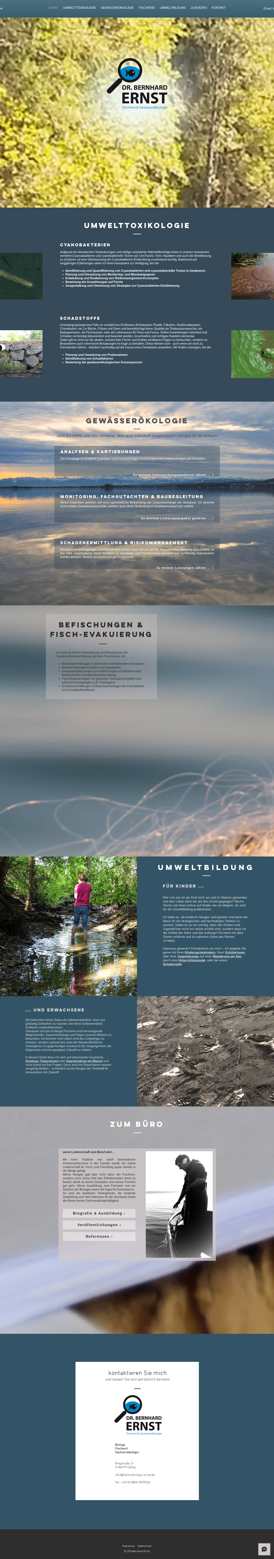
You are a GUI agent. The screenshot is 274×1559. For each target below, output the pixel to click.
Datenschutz (145, 1546)
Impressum (128, 1546)
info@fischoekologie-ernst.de (135, 1475)
